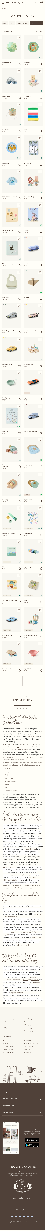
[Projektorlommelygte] (11, 517)
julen (7, 934)
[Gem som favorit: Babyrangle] (19, 475)
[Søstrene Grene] (14, 3)
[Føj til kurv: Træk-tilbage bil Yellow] (20, 366)
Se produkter (22, 708)
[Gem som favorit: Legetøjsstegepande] (19, 373)
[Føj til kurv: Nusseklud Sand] (41, 299)
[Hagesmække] (33, 449)
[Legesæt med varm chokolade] (11, 449)
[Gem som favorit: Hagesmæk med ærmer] (19, 172)
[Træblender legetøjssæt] (33, 619)
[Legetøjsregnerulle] (33, 551)
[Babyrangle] (11, 484)
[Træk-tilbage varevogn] (33, 416)
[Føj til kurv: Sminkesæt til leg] (41, 198)
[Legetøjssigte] (33, 653)
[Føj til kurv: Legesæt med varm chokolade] (20, 466)
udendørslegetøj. (30, 849)
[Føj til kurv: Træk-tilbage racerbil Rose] (41, 332)
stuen (36, 914)
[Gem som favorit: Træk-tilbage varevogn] (40, 406)
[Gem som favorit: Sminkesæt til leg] (40, 172)
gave (13, 932)
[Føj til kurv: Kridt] (41, 131)
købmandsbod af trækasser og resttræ (16, 885)
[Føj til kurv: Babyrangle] (20, 501)
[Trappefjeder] (11, 80)
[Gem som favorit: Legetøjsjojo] (19, 105)
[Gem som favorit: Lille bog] (19, 542)
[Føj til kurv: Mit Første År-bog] (20, 232)
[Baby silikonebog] (11, 653)
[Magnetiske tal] (33, 517)
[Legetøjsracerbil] (33, 382)
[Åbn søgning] (36, 3)
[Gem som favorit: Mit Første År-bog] (19, 205)
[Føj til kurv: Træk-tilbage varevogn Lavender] (41, 433)
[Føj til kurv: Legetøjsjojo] (20, 131)
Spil (6, 775)
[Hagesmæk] (11, 281)
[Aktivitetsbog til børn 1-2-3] (11, 585)
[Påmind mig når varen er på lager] (20, 535)
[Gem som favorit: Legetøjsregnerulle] (40, 542)
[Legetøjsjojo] (11, 114)
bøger (5, 757)
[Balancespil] (33, 47)
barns (13, 744)
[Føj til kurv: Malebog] (41, 232)
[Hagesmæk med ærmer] (11, 181)
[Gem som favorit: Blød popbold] (19, 37)
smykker (13, 992)
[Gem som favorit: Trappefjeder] (19, 71)
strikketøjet (35, 979)
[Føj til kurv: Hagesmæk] (20, 299)
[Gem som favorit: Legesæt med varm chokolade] (19, 440)
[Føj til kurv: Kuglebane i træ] (41, 366)
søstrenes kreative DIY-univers (20, 875)
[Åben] (3, 3)
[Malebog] (33, 214)
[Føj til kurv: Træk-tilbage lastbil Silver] (20, 332)
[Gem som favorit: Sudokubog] (40, 138)
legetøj (39, 731)
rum (18, 747)
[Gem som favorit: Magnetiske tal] (40, 508)
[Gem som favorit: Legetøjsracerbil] (40, 373)
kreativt (14, 867)
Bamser (7, 772)
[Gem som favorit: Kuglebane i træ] (40, 339)
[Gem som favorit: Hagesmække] (40, 440)
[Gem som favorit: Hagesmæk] (19, 272)
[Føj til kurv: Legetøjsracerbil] (41, 399)
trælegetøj (16, 888)
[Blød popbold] (11, 47)
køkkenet (32, 977)
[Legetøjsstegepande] (11, 382)
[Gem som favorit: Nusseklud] (40, 272)
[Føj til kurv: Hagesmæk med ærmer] (20, 198)
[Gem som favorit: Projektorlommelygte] (19, 508)
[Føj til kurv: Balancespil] (41, 64)
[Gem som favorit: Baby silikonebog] (19, 644)
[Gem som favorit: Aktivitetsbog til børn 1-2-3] (19, 575)
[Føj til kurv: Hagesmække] (41, 466)
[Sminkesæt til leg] (33, 181)
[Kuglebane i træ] (33, 349)
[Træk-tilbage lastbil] (11, 315)
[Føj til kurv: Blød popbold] (20, 64)
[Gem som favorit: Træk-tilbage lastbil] (19, 306)
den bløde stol (37, 937)
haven (15, 916)
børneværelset (23, 749)
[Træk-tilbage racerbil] (33, 315)
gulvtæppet (36, 982)
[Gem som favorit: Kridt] (40, 105)
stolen (25, 979)
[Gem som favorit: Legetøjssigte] (40, 644)
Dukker (7, 768)
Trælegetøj (9, 778)
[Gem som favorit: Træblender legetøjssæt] (40, 610)
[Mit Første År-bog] (11, 214)
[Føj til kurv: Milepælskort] (41, 97)
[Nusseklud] (33, 281)
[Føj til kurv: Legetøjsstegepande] (20, 399)
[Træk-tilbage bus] (33, 248)
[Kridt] (33, 114)
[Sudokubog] (33, 147)
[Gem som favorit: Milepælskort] (40, 71)
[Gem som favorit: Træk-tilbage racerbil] (40, 306)
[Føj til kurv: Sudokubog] (41, 165)
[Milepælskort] (33, 80)
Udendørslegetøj (11, 790)
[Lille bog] (11, 551)
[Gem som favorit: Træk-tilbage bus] (40, 239)
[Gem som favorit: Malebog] (40, 205)
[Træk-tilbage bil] (11, 349)
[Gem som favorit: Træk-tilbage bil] (19, 339)
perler (22, 992)
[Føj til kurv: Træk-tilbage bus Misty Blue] (41, 265)
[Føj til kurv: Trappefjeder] (20, 97)
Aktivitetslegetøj (10, 781)
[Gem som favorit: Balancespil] (40, 37)
